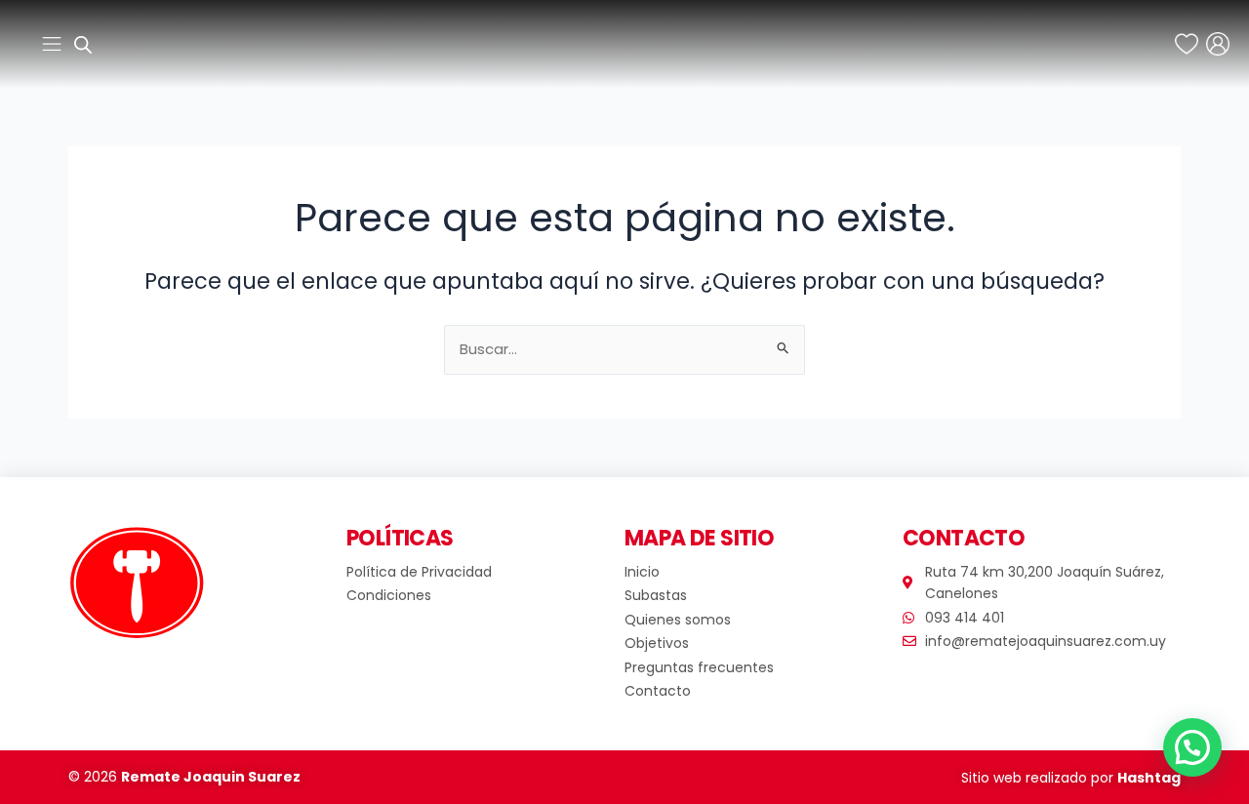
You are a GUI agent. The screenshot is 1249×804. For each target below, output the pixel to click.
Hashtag (1149, 777)
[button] (1192, 747)
